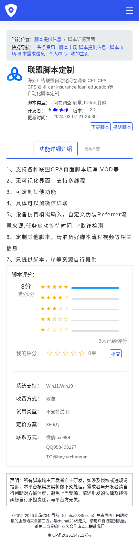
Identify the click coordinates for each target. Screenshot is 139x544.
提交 (115, 354)
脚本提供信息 (47, 39)
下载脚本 (100, 127)
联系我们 (96, 526)
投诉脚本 (122, 127)
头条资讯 (46, 47)
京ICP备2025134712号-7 (70, 535)
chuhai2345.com (78, 515)
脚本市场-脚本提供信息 (82, 47)
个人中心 (58, 53)
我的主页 (80, 53)
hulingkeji (58, 109)
